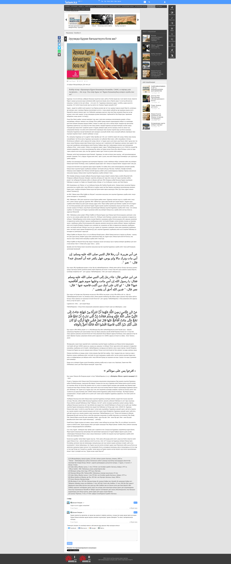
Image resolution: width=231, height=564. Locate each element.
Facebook (73, 528)
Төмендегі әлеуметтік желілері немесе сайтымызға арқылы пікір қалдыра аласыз (93, 525)
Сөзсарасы (68, 9)
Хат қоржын (76, 9)
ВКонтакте (83, 528)
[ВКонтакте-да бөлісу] (59, 41)
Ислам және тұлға (115, 6)
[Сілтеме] (83, 502)
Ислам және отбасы (102, 6)
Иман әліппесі (89, 6)
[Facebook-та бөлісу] (59, 37)
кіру (100, 525)
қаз (79, 1)
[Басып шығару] (59, 54)
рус (82, 1)
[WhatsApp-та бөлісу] (59, 51)
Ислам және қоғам (140, 6)
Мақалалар (69, 33)
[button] (135, 503)
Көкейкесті (151, 6)
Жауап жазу (133, 508)
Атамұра (67, 6)
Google (93, 528)
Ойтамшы (159, 6)
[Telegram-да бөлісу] (59, 44)
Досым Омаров (77, 503)
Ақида (81, 6)
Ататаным (74, 6)
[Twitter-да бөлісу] (59, 47)
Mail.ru (102, 528)
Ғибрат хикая (85, 9)
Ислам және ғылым (128, 6)
